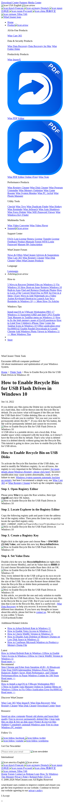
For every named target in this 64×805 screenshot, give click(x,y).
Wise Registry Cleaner (19, 483)
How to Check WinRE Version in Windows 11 (30, 634)
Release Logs (32, 774)
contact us (41, 612)
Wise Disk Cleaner (27, 705)
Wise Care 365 (8, 703)
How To (44, 774)
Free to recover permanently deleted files (28, 719)
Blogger (10, 776)
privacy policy (35, 790)
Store (10, 339)
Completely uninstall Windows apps (27, 724)
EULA (47, 776)
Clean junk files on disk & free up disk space (30, 720)
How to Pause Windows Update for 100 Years (36, 675)
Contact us (20, 774)
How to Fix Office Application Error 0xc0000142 (38, 689)
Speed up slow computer (13, 716)
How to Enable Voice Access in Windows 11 (29, 631)
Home (4, 372)
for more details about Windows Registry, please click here (30, 470)
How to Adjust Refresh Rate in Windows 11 (29, 628)
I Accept (5, 795)
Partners (23, 2)
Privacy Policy (22, 776)
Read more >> (8, 661)
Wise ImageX (23, 703)
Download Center (10, 2)
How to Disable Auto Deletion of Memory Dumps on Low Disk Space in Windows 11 (33, 638)
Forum (11, 774)
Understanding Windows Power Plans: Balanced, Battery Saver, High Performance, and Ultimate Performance (29, 673)
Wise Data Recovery (40, 703)
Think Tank (15, 372)
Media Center (34, 2)
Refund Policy (37, 776)
